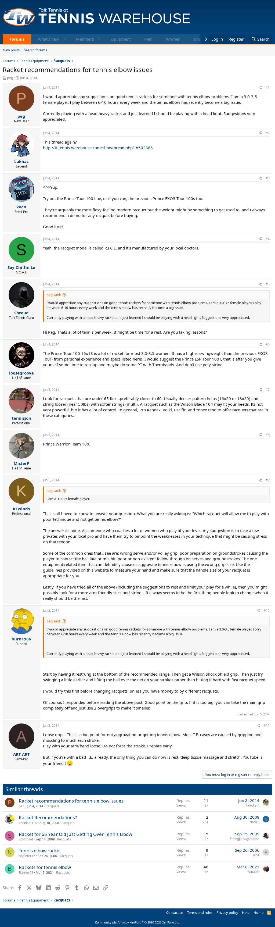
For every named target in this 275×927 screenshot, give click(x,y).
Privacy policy (227, 912)
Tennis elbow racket (40, 850)
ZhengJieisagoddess (244, 838)
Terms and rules (199, 912)
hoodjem (252, 805)
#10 (267, 610)
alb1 (256, 855)
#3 (268, 178)
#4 (268, 239)
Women (173, 39)
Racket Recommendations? (48, 817)
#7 (268, 389)
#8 (268, 435)
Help (245, 912)
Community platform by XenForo (137, 922)
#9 (268, 480)
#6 (268, 344)
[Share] (260, 88)
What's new (48, 39)
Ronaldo (253, 871)
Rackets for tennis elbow (45, 867)
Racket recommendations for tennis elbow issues (71, 801)
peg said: (53, 294)
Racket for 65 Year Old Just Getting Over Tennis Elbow (75, 834)
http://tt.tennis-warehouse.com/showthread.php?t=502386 (98, 147)
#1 (268, 87)
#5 (268, 284)
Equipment (121, 39)
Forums (16, 39)
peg (10, 77)
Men (148, 39)
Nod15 (254, 822)
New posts (11, 50)
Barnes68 (26, 872)
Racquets (52, 806)
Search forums (35, 50)
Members (85, 39)
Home (258, 912)
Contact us (174, 912)
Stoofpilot (26, 839)
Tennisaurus (28, 823)
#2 (268, 133)
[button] (64, 39)
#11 (267, 725)
